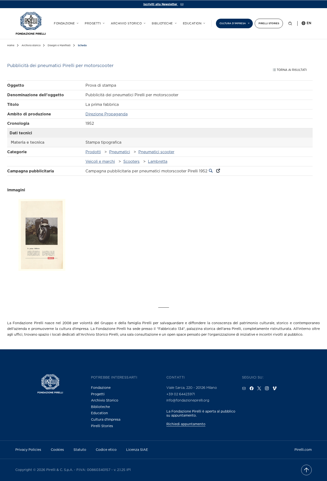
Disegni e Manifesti (59, 45)
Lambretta (157, 161)
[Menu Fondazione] (77, 22)
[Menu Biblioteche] (175, 22)
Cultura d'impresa (233, 23)
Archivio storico (126, 23)
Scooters (131, 161)
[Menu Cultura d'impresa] (248, 22)
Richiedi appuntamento (185, 424)
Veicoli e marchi (100, 161)
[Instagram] (267, 388)
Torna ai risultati (291, 69)
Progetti (93, 23)
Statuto (79, 449)
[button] (290, 24)
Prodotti (93, 152)
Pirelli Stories (269, 23)
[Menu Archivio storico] (144, 22)
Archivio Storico (104, 400)
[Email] (244, 388)
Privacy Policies (28, 449)
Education (192, 23)
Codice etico (106, 449)
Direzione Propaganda (106, 114)
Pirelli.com (303, 449)
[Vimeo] (274, 388)
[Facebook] (252, 388)
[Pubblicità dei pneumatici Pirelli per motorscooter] (41, 243)
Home (10, 45)
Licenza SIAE (137, 449)
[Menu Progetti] (103, 22)
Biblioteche (162, 23)
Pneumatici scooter (156, 152)
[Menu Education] (203, 22)
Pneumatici (119, 152)
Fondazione (64, 23)
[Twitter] (259, 388)
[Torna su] (306, 470)
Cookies (57, 449)
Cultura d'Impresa (105, 419)
